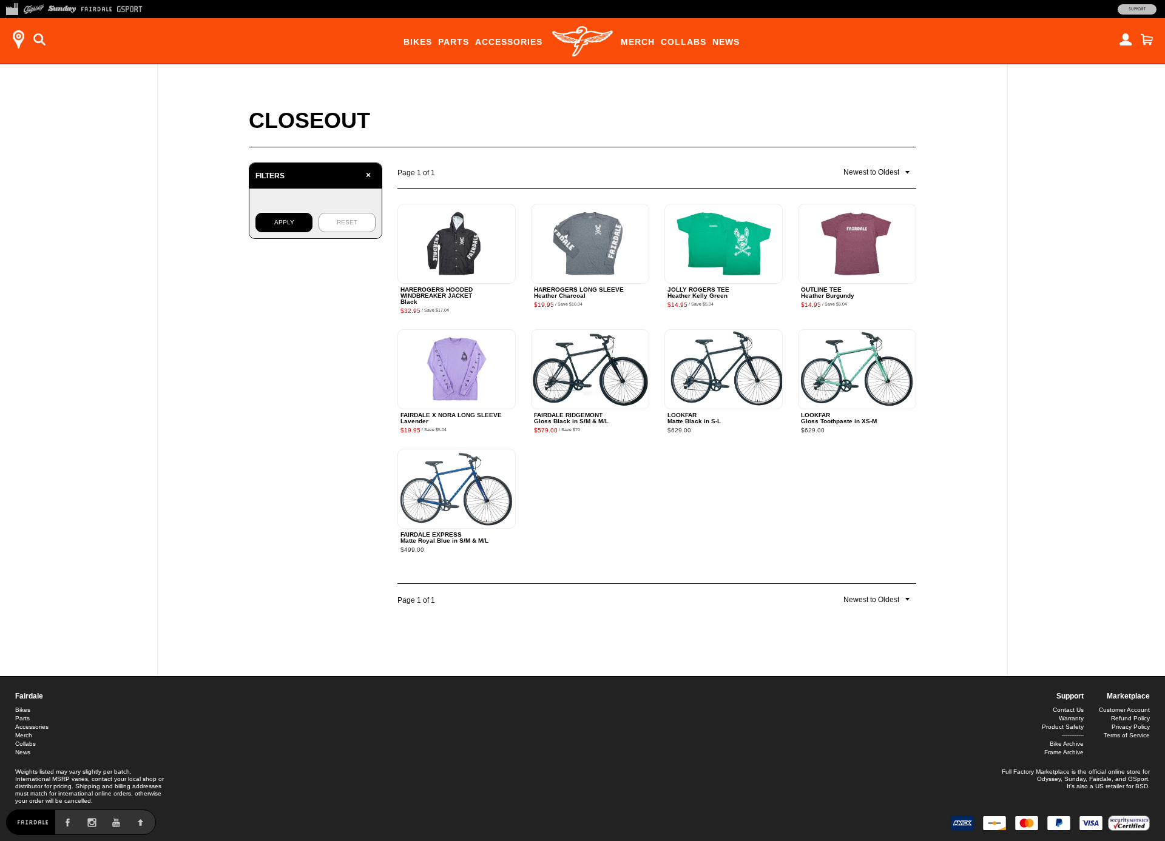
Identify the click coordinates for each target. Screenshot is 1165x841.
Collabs (683, 42)
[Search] (39, 39)
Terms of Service (1127, 735)
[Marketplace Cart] (1147, 39)
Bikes (418, 42)
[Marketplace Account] (1125, 39)
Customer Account (1124, 709)
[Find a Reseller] (18, 39)
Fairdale (29, 696)
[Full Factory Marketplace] (11, 7)
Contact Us (1068, 709)
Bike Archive (1067, 743)
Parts (453, 42)
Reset (347, 222)
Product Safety (1063, 726)
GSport (1138, 779)
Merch (638, 42)
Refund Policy (1130, 718)
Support (1137, 9)
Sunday (1075, 779)
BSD (1141, 786)
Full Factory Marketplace (1036, 771)
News (726, 42)
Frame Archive (1064, 752)
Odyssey (1049, 779)
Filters (313, 175)
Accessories (508, 42)
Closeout (309, 120)
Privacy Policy (1131, 726)
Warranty (1071, 718)
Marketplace (1128, 696)
